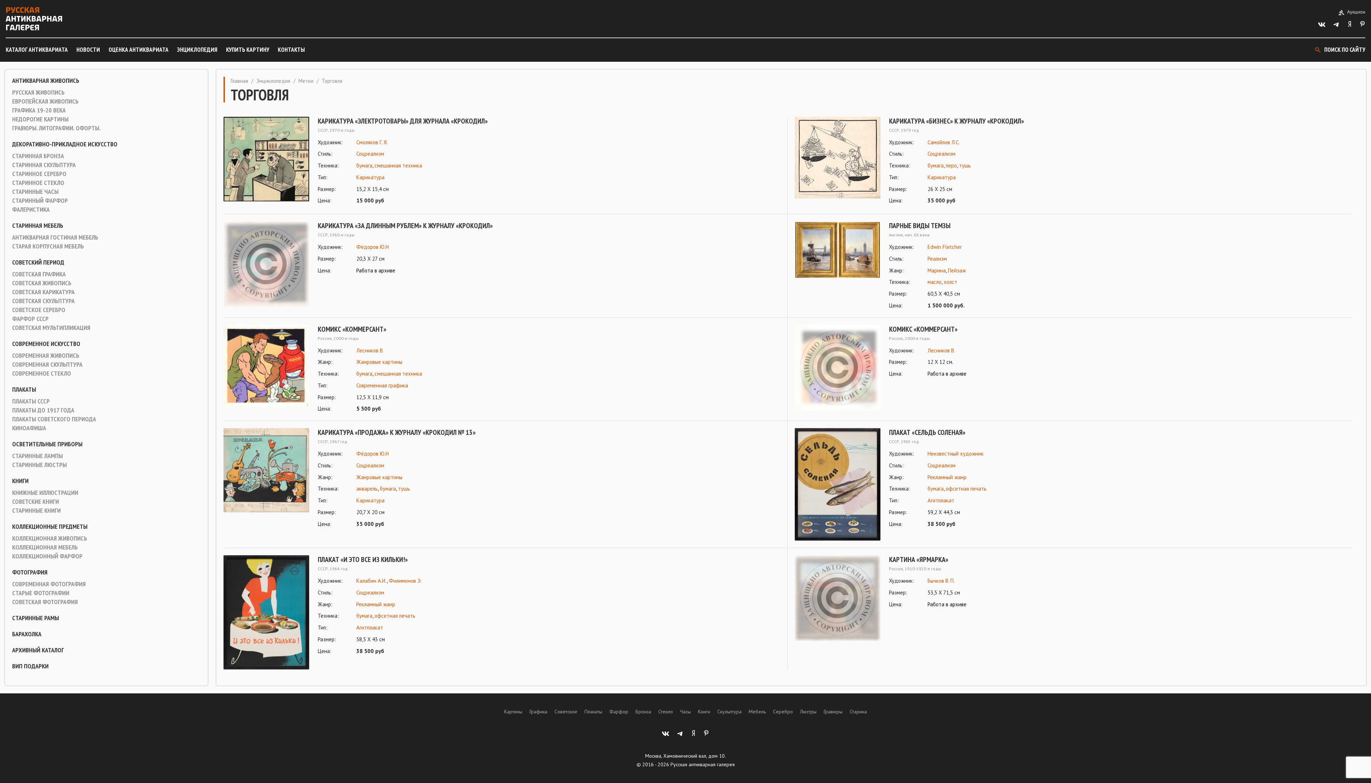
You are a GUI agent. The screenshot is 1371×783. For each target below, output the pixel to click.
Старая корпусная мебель (48, 246)
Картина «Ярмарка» (918, 559)
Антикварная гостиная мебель (55, 237)
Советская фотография (45, 602)
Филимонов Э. (405, 580)
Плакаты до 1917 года (43, 410)
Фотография (29, 572)
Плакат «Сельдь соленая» (927, 432)
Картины (513, 711)
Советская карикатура (43, 292)
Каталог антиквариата (37, 50)
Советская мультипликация (51, 327)
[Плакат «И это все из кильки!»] (266, 612)
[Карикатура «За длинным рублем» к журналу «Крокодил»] (266, 264)
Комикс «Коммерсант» (352, 329)
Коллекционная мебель (45, 547)
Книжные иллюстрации (45, 492)
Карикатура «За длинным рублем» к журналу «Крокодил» (405, 225)
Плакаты (24, 389)
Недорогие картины (40, 119)
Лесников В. (370, 350)
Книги (20, 481)
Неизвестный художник (956, 453)
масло (934, 281)
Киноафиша (29, 428)
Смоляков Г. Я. (372, 142)
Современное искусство (46, 343)
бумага (364, 165)
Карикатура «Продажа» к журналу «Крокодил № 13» (397, 432)
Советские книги (35, 501)
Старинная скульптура (44, 165)
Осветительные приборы (47, 444)
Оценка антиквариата (139, 50)
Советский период (38, 262)
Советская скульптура (43, 301)
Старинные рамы (35, 618)
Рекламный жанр (947, 477)
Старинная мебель (37, 225)
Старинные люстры (39, 464)
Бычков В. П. (941, 580)
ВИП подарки (30, 666)
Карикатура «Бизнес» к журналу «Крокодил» (956, 121)
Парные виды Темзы (919, 225)
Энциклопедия (197, 50)
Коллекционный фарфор (47, 556)
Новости (88, 50)
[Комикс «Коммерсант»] (266, 369)
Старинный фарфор (40, 200)
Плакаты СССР (31, 401)
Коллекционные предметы (49, 526)
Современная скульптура (47, 364)
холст (950, 281)
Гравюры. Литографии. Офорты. (56, 128)
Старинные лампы (37, 456)
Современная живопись (45, 355)
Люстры (808, 711)
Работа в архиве (375, 270)
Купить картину (247, 50)
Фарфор (618, 711)
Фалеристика (31, 209)
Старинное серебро (39, 173)
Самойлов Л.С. (944, 142)
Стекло (665, 711)
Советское (565, 711)
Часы (685, 711)
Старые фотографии (40, 593)
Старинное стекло (38, 182)
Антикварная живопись (45, 80)
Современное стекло (41, 373)
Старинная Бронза (38, 156)
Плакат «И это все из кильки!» (363, 559)
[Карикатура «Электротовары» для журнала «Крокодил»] (266, 161)
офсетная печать (966, 488)
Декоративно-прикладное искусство (64, 144)
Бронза (643, 711)
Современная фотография (49, 584)
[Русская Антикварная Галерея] (34, 18)
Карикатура (370, 177)
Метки (305, 80)
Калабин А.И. (371, 580)
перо (951, 165)
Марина (937, 270)
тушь (965, 165)
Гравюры (833, 711)
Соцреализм (370, 153)
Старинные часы (35, 191)
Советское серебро (38, 309)
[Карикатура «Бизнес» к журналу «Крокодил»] (837, 161)
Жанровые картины (379, 361)
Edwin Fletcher (945, 247)
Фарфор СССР (30, 318)
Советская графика (39, 274)
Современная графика (382, 385)
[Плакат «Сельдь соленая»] (837, 484)
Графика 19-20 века (39, 110)
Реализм (937, 258)
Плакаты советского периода (54, 419)
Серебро (783, 711)
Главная (239, 80)
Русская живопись (38, 92)
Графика (538, 711)
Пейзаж (957, 270)
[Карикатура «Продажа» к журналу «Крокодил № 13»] (266, 478)
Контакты (291, 50)
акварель (367, 488)
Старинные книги (36, 510)
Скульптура (729, 711)
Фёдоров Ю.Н (372, 247)
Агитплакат (941, 500)
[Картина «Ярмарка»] (837, 598)
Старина (858, 711)
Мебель (757, 711)
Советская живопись (41, 283)
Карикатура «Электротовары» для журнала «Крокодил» (403, 121)
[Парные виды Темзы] (837, 265)
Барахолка (26, 634)
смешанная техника (398, 165)
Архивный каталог (38, 650)
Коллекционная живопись (49, 538)
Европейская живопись (45, 101)
